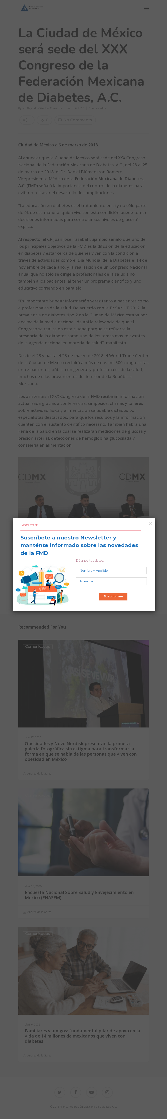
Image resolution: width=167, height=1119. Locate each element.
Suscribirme (113, 596)
